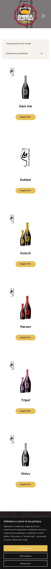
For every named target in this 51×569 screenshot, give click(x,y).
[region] (25, 543)
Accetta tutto (25, 548)
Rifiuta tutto (25, 563)
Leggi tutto (25, 117)
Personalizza (25, 556)
